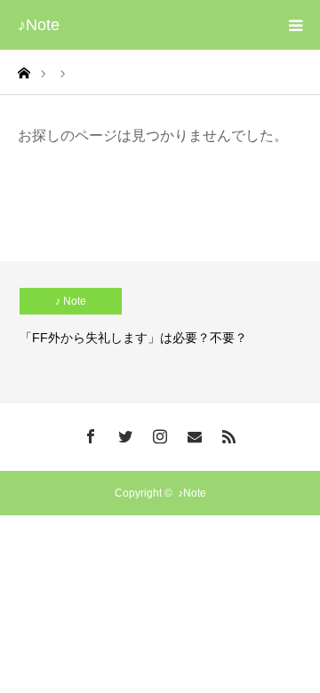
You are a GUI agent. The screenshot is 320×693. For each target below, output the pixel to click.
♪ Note (70, 301)
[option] (160, 332)
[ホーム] (24, 72)
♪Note (39, 25)
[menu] (295, 25)
